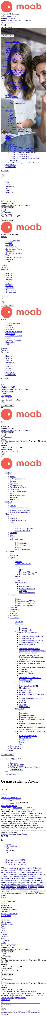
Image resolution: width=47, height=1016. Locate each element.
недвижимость (31, 885)
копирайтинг (40, 883)
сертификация (28, 870)
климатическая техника (27, 889)
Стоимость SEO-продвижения (22, 148)
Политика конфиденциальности (13, 998)
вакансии (22, 878)
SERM (7, 62)
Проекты (4, 78)
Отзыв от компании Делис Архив (14, 834)
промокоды (12, 880)
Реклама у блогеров (13, 58)
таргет (3, 876)
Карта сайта (5, 1000)
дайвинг (30, 878)
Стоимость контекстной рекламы (23, 152)
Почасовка (14, 146)
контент (18, 872)
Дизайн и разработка (13, 50)
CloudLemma (6, 922)
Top (2, 932)
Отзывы (4, 66)
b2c (17, 870)
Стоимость (9, 144)
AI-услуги (9, 46)
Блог (3, 938)
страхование (32, 887)
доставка (4, 880)
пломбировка (11, 887)
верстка (36, 874)
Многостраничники (18, 103)
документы (5, 885)
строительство (23, 880)
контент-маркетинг (17, 885)
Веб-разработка (11, 97)
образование (26, 872)
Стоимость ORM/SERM (19, 156)
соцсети (9, 876)
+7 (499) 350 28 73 (11, 16)
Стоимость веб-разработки (20, 150)
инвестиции (22, 891)
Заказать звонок (7, 23)
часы (9, 893)
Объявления (10, 52)
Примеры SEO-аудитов (19, 86)
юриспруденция (7, 891)
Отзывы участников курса (15, 72)
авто (13, 878)
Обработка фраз (7, 924)
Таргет (8, 56)
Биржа (7, 138)
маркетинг (21, 868)
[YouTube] (10, 173)
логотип (4, 870)
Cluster (3, 930)
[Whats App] (14, 173)
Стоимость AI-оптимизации (21, 154)
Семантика (5, 920)
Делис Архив (17, 808)
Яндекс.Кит (10, 60)
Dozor (3, 926)
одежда (37, 870)
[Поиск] (3, 175)
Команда (8, 140)
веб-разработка (11, 868)
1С (9, 874)
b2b (33, 868)
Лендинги (14, 101)
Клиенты (9, 134)
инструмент (5, 889)
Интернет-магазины (18, 99)
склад (12, 874)
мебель (12, 872)
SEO (7, 84)
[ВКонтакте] (2, 173)
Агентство (5, 107)
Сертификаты (10, 167)
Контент (8, 44)
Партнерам (9, 136)
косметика (5, 872)
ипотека (41, 887)
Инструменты (10, 165)
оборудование (20, 874)
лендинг (30, 874)
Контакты (5, 171)
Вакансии (9, 142)
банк (15, 891)
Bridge (3, 928)
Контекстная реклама (13, 54)
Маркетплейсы (11, 48)
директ (31, 880)
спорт (43, 891)
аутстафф (38, 880)
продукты (37, 878)
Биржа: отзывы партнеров (15, 74)
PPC (7, 93)
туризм (3, 893)
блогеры (16, 876)
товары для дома (34, 891)
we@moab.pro (6, 27)
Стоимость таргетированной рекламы (25, 158)
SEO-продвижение (12, 42)
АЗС (36, 893)
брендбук (38, 868)
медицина (12, 870)
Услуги (3, 38)
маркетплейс (24, 883)
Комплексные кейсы (13, 82)
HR (17, 878)
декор (13, 889)
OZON (32, 883)
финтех (16, 883)
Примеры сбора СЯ (17, 88)
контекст (35, 872)
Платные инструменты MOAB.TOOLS (25, 163)
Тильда (43, 874)
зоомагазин (24, 876)
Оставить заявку (7, 35)
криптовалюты (7, 883)
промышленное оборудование (22, 893)
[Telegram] (6, 173)
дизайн (28, 868)
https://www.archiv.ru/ (16, 817)
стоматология (22, 887)
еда (16, 889)
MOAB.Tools (6, 916)
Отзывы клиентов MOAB (15, 70)
